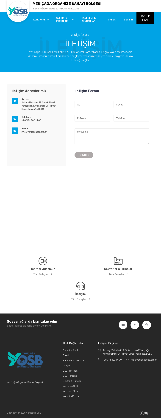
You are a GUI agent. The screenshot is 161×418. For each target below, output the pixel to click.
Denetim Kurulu (71, 350)
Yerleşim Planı (70, 391)
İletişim (128, 19)
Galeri (112, 19)
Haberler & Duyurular (88, 20)
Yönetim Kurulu (71, 396)
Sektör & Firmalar (62, 20)
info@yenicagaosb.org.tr (142, 359)
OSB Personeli (70, 375)
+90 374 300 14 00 (112, 359)
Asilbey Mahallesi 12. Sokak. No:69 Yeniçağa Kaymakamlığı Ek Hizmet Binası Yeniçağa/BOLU (127, 352)
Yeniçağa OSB (70, 386)
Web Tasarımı (144, 413)
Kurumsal (39, 19)
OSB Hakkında (70, 370)
